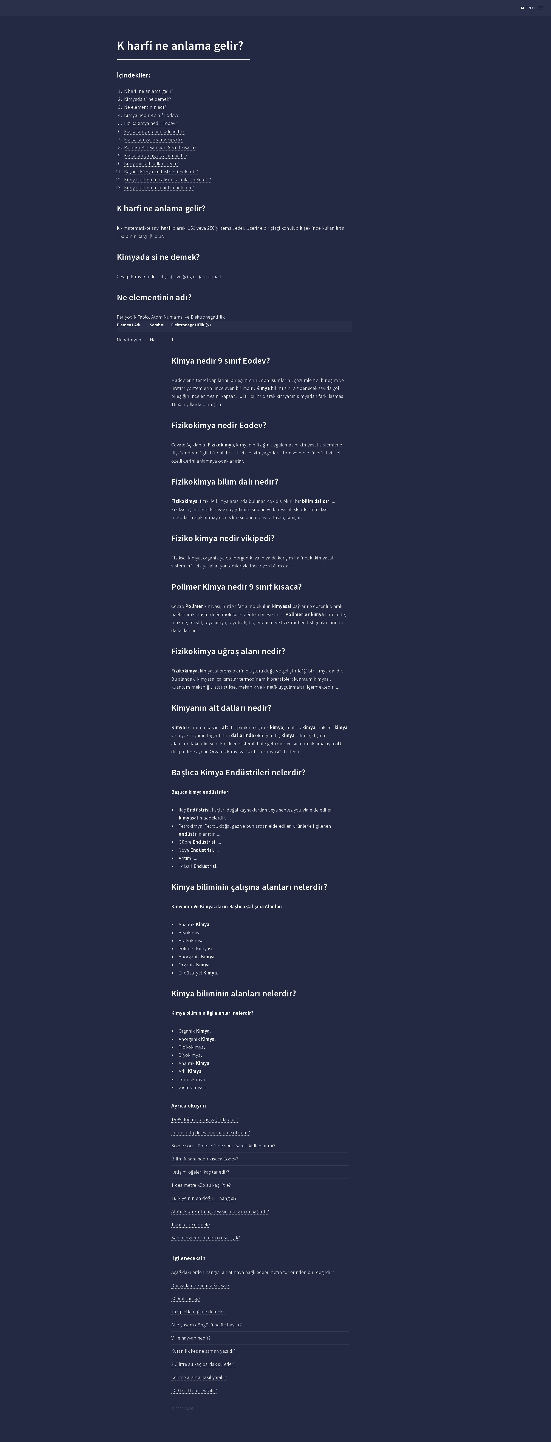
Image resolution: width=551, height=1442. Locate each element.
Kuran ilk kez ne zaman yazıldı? (203, 1351)
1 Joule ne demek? (190, 1224)
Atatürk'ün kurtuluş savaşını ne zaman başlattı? (220, 1211)
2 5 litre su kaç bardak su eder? (203, 1364)
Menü (528, 7)
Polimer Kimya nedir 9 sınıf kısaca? (160, 147)
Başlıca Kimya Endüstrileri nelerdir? (161, 172)
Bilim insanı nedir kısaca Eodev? (204, 1159)
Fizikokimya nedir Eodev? (150, 123)
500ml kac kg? (185, 1298)
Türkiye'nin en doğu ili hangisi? (204, 1198)
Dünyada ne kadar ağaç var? (200, 1285)
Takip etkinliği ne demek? (197, 1312)
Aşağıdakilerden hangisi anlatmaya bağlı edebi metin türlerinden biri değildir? (252, 1272)
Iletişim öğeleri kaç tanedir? (200, 1172)
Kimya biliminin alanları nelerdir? (159, 187)
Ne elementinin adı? (145, 107)
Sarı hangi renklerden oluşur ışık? (205, 1237)
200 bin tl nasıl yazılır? (194, 1390)
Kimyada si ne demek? (147, 99)
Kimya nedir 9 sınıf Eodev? (151, 115)
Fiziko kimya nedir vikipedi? (153, 139)
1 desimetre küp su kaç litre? (201, 1185)
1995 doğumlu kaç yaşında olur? (204, 1119)
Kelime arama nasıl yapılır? (199, 1377)
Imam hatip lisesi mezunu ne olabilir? (210, 1132)
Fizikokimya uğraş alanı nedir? (155, 155)
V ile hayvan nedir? (190, 1338)
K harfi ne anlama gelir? (148, 91)
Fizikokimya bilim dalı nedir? (154, 131)
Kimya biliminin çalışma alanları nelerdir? (167, 180)
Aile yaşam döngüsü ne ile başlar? (206, 1325)
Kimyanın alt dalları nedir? (151, 163)
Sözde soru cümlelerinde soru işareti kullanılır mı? (223, 1146)
